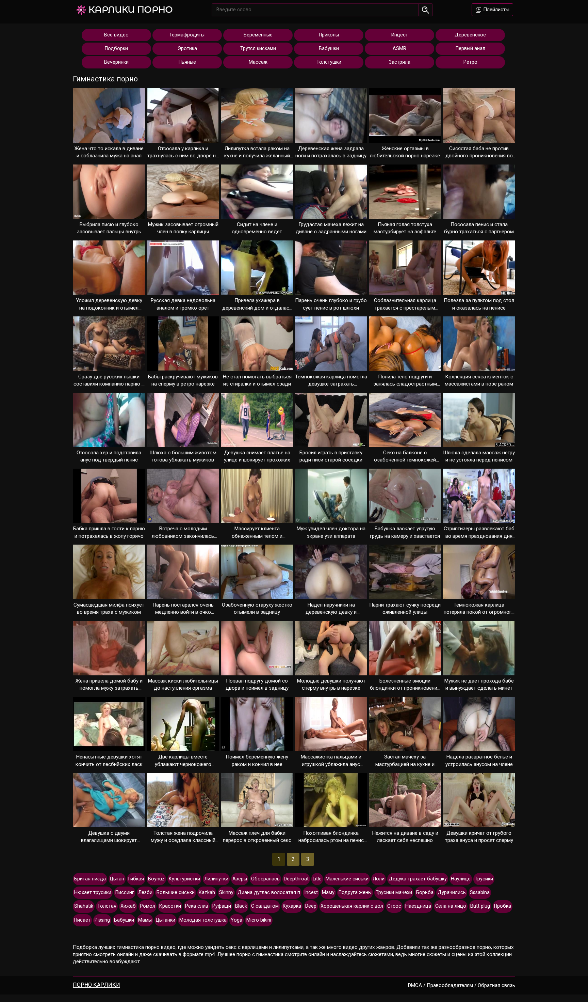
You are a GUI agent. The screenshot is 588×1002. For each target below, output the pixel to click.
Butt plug (480, 906)
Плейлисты (495, 9)
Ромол (147, 906)
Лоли (379, 879)
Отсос (394, 906)
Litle (317, 879)
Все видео (116, 35)
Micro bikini (258, 920)
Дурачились (452, 892)
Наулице (461, 879)
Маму (328, 892)
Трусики (484, 879)
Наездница (418, 906)
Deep (310, 906)
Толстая (106, 906)
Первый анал (470, 48)
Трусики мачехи (394, 892)
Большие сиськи (176, 892)
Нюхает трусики (92, 892)
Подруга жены (355, 892)
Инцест (399, 35)
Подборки (116, 48)
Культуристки (184, 879)
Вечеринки (116, 62)
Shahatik (83, 906)
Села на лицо (450, 906)
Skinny (226, 892)
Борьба (425, 892)
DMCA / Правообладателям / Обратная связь (461, 985)
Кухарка (292, 906)
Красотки (170, 906)
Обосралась (265, 879)
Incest (311, 892)
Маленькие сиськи (347, 879)
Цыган (117, 879)
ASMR (399, 48)
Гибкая (136, 879)
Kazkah (207, 892)
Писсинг (124, 892)
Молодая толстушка (203, 920)
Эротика (187, 48)
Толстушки (328, 62)
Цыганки (165, 920)
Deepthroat (296, 879)
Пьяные (187, 62)
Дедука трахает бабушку (418, 879)
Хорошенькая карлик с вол (352, 906)
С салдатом (265, 906)
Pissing (102, 920)
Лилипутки (216, 879)
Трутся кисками (258, 48)
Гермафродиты (187, 35)
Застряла (399, 62)
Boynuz (156, 879)
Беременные (258, 35)
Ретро (470, 62)
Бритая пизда (90, 879)
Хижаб (128, 906)
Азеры (239, 879)
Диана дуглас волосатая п (269, 892)
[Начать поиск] (425, 9)
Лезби (145, 892)
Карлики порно (130, 9)
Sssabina (480, 892)
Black (241, 906)
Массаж (258, 62)
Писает (82, 920)
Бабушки (329, 48)
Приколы (329, 35)
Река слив (196, 906)
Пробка (502, 906)
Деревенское (470, 35)
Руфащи (221, 906)
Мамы (145, 920)
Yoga (236, 920)
